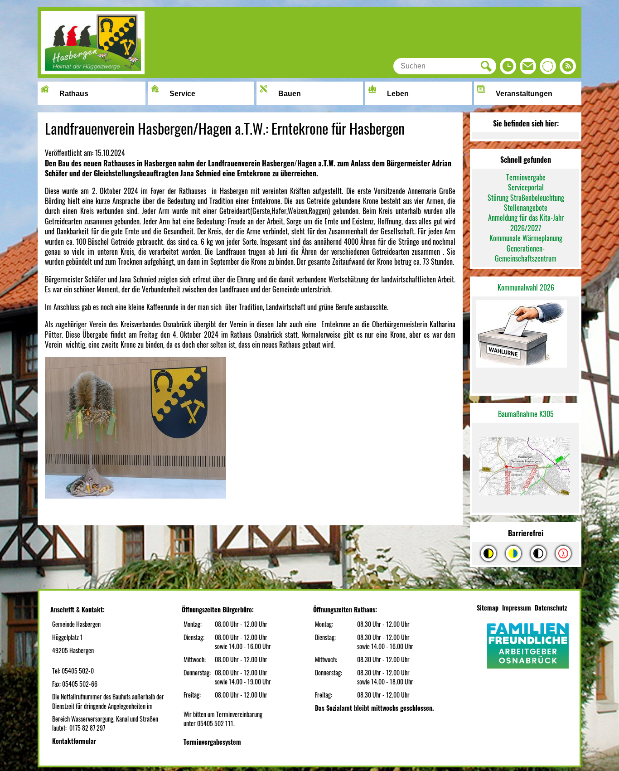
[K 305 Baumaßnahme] (525, 468)
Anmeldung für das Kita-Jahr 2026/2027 (526, 222)
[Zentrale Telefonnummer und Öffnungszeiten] (508, 68)
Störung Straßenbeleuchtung (526, 197)
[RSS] (567, 68)
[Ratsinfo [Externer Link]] (547, 68)
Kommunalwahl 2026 (526, 287)
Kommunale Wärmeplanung (525, 238)
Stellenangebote (525, 207)
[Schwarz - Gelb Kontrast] (488, 553)
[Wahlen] (525, 334)
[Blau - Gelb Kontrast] (513, 553)
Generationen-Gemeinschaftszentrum (525, 253)
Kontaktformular (74, 741)
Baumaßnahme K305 (526, 413)
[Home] (93, 71)
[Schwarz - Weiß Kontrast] (538, 553)
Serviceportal (526, 187)
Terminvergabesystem (212, 742)
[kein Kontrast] (563, 553)
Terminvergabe (526, 177)
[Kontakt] (527, 68)
